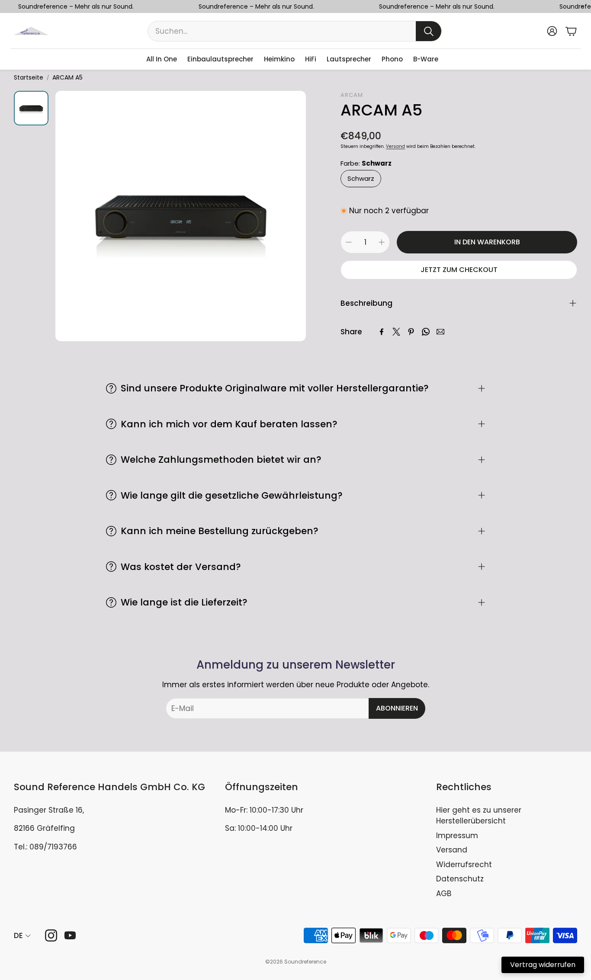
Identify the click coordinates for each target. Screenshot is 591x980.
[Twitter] (396, 332)
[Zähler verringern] (349, 242)
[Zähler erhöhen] (381, 242)
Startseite (28, 77)
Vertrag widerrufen (542, 965)
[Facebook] (381, 332)
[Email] (440, 332)
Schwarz (360, 178)
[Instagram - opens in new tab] (51, 935)
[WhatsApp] (426, 332)
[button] (294, 31)
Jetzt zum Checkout (459, 270)
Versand (395, 146)
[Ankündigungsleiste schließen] (582, 6)
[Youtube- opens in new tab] (70, 935)
